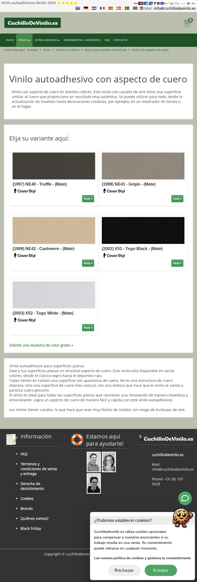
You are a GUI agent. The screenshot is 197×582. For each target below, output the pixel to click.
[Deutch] (86, 8)
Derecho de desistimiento (32, 486)
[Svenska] (127, 8)
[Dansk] (118, 8)
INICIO (10, 40)
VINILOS (23, 40)
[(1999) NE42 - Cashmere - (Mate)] (54, 230)
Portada (32, 50)
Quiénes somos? (34, 518)
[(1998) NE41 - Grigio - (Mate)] (143, 165)
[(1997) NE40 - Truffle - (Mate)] (54, 165)
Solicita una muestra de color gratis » (41, 345)
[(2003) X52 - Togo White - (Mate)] (54, 294)
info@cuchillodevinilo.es (175, 8)
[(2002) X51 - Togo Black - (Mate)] (143, 230)
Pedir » (88, 198)
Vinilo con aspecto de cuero (150, 50)
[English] (77, 8)
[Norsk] (135, 8)
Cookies (27, 498)
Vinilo (47, 50)
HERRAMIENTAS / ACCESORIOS (82, 40)
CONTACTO (120, 40)
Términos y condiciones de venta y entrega (39, 468)
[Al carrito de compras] (187, 24)
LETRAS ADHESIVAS (46, 40)
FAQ (107, 40)
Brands (27, 508)
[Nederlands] (94, 8)
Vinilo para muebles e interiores (106, 50)
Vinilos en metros (67, 50)
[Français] (102, 8)
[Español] (110, 8)
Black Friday (31, 528)
